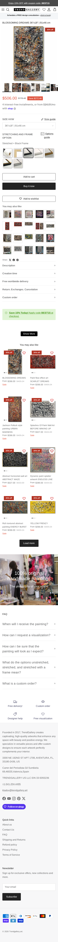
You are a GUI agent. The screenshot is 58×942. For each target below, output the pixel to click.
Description (8, 265)
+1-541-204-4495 (11, 784)
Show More (29, 333)
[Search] (8, 9)
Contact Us (8, 829)
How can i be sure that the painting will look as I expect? (23, 649)
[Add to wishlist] (24, 353)
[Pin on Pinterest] (17, 260)
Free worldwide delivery (15, 281)
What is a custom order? (19, 683)
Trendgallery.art (15, 931)
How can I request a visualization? (26, 635)
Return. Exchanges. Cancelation (20, 289)
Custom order (9, 297)
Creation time (9, 273)
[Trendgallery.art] (27, 9)
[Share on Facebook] (14, 260)
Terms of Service (11, 855)
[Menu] (3, 9)
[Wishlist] (44, 9)
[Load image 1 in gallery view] (29, 54)
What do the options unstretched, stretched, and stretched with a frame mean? (25, 667)
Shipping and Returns (13, 839)
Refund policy (9, 844)
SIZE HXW (8, 119)
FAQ (4, 834)
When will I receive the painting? (25, 624)
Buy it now (29, 186)
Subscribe (11, 896)
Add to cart (29, 176)
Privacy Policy (9, 849)
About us (7, 824)
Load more (29, 543)
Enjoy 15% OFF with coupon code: (25, 3)
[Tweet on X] (10, 260)
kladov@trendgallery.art (14, 790)
